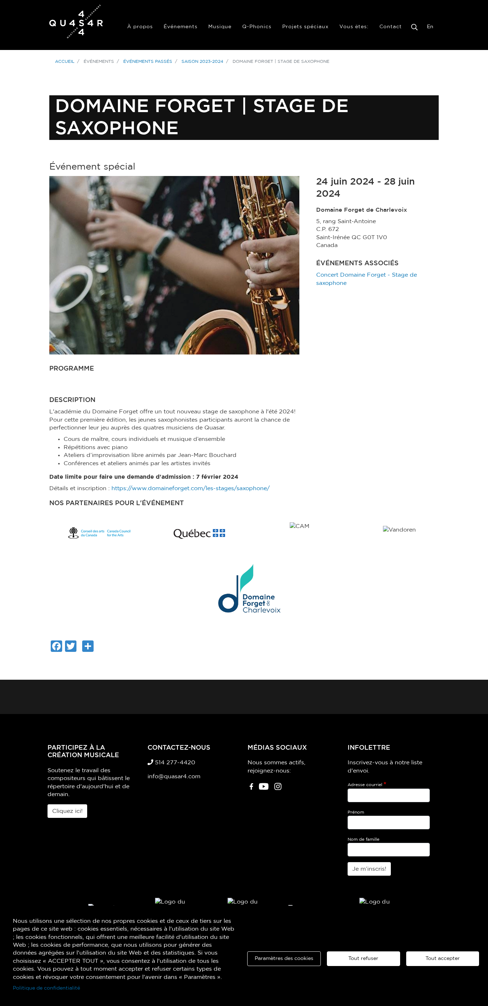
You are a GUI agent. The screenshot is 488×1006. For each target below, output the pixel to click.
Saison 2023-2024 (202, 61)
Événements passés (147, 61)
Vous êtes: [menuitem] (354, 26)
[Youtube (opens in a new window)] (263, 789)
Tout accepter (442, 958)
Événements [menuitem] (181, 26)
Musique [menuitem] (219, 26)
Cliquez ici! (67, 811)
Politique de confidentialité (46, 988)
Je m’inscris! (369, 869)
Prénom (356, 812)
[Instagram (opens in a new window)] (278, 789)
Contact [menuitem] (390, 26)
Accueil (64, 61)
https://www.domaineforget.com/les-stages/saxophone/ (190, 488)
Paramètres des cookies (284, 958)
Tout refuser (363, 958)
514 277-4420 (174, 762)
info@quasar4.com (174, 776)
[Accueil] (76, 25)
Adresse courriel (365, 785)
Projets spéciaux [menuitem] (305, 26)
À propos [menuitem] (140, 26)
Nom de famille (363, 839)
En (430, 26)
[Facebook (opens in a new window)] (251, 789)
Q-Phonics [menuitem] (257, 26)
